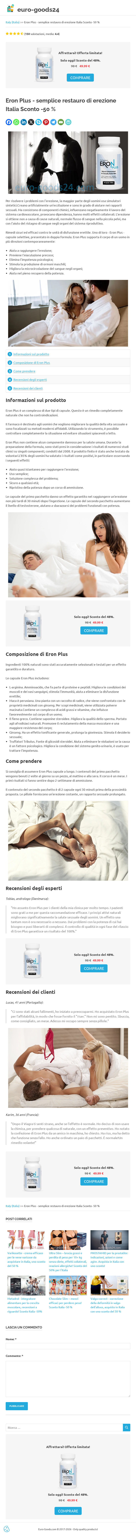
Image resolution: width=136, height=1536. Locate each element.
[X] (31, 122)
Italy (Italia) (12, 22)
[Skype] (38, 122)
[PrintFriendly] (68, 122)
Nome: (11, 1339)
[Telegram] (53, 122)
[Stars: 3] (14, 33)
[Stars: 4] (18, 33)
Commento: (14, 1356)
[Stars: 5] (22, 33)
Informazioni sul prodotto (31, 354)
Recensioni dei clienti (28, 388)
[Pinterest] (46, 122)
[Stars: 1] (7, 33)
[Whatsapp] (16, 122)
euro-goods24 (38, 9)
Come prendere (24, 371)
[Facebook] (9, 122)
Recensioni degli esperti (30, 379)
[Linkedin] (24, 122)
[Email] (61, 122)
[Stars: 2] (10, 33)
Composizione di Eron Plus (31, 362)
